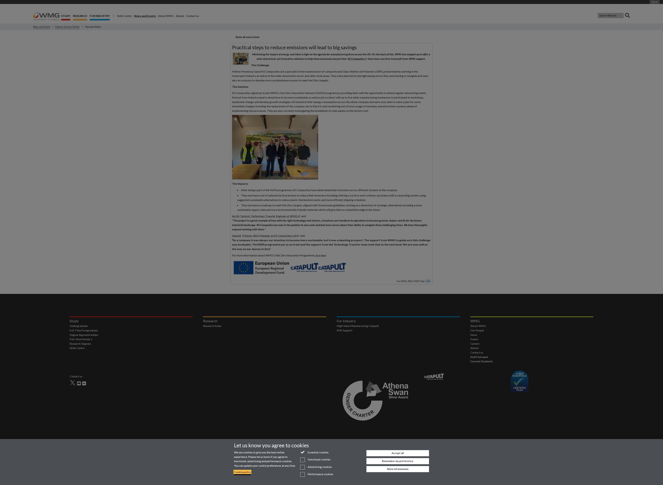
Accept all (398, 453)
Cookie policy (242, 472)
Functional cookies (318, 459)
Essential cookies (318, 452)
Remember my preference (397, 461)
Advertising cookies (319, 466)
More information (398, 468)
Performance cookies (320, 474)
